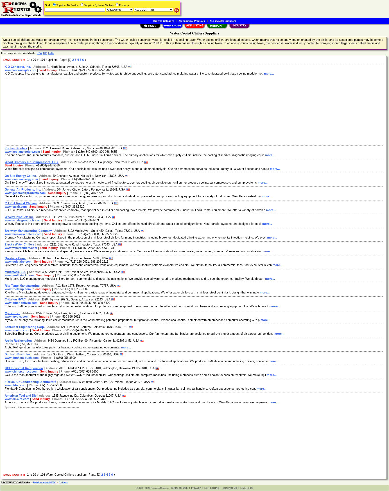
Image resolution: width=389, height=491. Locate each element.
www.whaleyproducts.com (23, 220)
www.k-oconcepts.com (20, 70)
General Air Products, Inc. (23, 189)
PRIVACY (196, 488)
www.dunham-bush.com (22, 357)
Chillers (63, 482)
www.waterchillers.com (21, 248)
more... (269, 73)
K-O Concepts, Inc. (18, 66)
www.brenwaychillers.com (23, 234)
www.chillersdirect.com (21, 371)
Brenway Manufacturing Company (28, 230)
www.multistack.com (19, 275)
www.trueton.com (17, 330)
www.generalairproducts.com (25, 193)
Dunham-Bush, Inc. (18, 354)
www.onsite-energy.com (21, 179)
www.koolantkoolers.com (22, 151)
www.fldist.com (15, 385)
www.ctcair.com (16, 206)
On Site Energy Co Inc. (21, 175)
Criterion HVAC (15, 299)
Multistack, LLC (15, 272)
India (51, 53)
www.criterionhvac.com (21, 303)
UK (45, 53)
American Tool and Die (20, 395)
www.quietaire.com (18, 261)
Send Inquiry (48, 70)
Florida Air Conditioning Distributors (30, 382)
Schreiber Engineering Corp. (25, 327)
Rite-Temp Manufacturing (22, 285)
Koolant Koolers (16, 148)
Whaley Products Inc (19, 217)
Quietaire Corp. (15, 258)
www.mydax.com (17, 316)
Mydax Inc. (12, 313)
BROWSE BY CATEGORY (15, 482)
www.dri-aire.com (17, 399)
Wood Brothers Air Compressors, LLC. (32, 162)
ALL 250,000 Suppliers (223, 21)
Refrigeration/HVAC (44, 482)
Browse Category (163, 21)
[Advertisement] (138, 111)
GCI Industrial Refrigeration (24, 368)
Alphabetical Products (192, 21)
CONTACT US (230, 488)
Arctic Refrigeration (18, 340)
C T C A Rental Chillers (21, 203)
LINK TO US (246, 488)
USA (39, 53)
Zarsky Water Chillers (19, 244)
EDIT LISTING (211, 488)
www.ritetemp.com (18, 289)
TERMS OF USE (179, 488)
